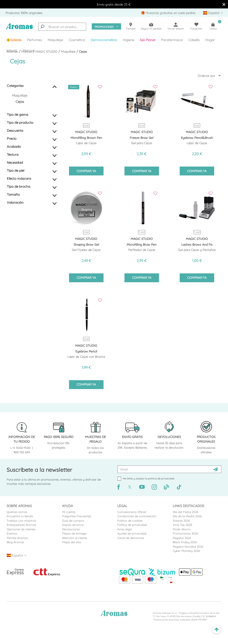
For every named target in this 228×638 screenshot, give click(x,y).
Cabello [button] (194, 40)
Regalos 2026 (182, 538)
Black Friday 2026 (185, 542)
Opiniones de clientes (21, 529)
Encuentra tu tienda (20, 516)
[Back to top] (216, 629)
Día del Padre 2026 (185, 512)
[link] (13, 40)
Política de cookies (129, 520)
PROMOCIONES (104, 26)
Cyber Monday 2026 (186, 551)
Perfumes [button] (34, 40)
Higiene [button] (128, 40)
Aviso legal (124, 529)
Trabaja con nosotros (21, 520)
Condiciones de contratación (136, 516)
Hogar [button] (210, 40)
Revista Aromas (17, 538)
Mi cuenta (68, 512)
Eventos (12, 533)
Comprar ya (86, 171)
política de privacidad (161, 478)
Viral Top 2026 (182, 525)
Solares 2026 (181, 520)
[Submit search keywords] (42, 27)
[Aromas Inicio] (19, 29)
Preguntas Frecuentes (76, 516)
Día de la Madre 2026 (187, 516)
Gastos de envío (73, 525)
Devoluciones (71, 529)
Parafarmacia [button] (172, 40)
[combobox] (62, 27)
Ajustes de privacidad (131, 533)
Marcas (29, 50)
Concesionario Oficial (131, 512)
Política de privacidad (132, 525)
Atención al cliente (74, 538)
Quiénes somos (17, 512)
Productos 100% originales (24, 13)
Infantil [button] (11, 50)
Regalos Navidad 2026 (188, 546)
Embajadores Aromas (21, 525)
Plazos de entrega (74, 533)
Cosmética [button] (77, 40)
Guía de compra (73, 520)
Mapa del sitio (71, 542)
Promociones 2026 (185, 533)
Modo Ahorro (182, 529)
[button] (148, 40)
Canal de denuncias (130, 538)
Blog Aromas (15, 542)
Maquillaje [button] (55, 40)
